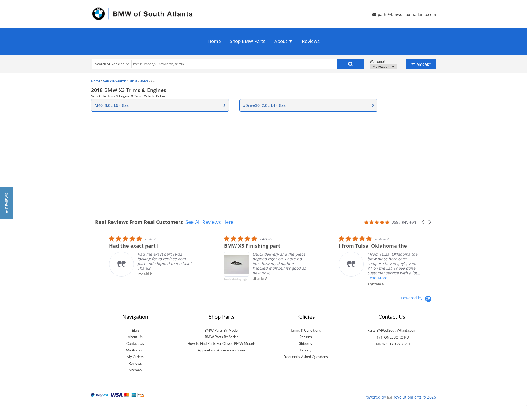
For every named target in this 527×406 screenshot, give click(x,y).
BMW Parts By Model (221, 330)
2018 (133, 81)
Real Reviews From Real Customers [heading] (139, 222)
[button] (423, 222)
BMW (144, 81)
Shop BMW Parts (247, 41)
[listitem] (136, 256)
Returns (305, 337)
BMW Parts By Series (221, 337)
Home (214, 41)
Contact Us (135, 344)
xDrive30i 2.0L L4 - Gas (264, 105)
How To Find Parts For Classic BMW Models (221, 344)
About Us (135, 337)
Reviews (311, 41)
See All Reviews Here (209, 222)
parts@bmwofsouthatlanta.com (407, 14)
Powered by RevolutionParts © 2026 (400, 397)
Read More (364, 277)
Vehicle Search (114, 81)
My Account (381, 66)
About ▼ (283, 41)
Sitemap (135, 370)
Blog (135, 330)
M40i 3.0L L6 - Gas (112, 105)
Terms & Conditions (305, 330)
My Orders (135, 357)
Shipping (305, 344)
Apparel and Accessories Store (221, 350)
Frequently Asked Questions (305, 357)
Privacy (306, 350)
